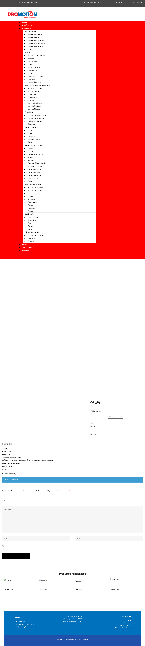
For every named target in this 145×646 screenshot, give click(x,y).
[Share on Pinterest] (111, 434)
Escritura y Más (31, 31)
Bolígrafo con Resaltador (36, 43)
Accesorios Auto (33, 91)
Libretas (30, 64)
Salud (30, 142)
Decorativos (32, 220)
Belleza (30, 133)
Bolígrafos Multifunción (36, 40)
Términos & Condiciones (123, 628)
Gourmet (31, 196)
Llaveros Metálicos (34, 106)
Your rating (7, 496)
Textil (29, 223)
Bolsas (30, 148)
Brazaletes (31, 238)
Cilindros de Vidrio (34, 169)
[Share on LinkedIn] (102, 434)
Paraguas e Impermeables (37, 163)
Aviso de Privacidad (125, 625)
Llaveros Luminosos (35, 103)
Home (24, 22)
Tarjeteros (31, 79)
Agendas (31, 58)
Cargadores (32, 124)
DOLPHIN (43, 590)
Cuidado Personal (34, 139)
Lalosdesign (117, 639)
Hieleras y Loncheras (35, 154)
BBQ (29, 193)
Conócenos (27, 25)
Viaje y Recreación (32, 232)
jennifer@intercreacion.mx (93, 2)
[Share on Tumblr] (105, 434)
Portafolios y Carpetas (35, 76)
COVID (30, 130)
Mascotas (31, 199)
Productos (26, 28)
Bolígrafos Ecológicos (35, 46)
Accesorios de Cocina (35, 187)
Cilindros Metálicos (34, 172)
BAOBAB (78, 590)
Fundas (30, 226)
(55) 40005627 (138, 2)
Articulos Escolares (34, 82)
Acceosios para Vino (35, 88)
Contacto (26, 250)
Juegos (30, 211)
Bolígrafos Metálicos (35, 34)
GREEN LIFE (114, 590)
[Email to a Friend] (113, 434)
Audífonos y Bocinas (35, 121)
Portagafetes (32, 70)
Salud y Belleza (30, 127)
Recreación (32, 241)
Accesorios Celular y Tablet (37, 115)
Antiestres (31, 136)
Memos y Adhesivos (35, 67)
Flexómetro (32, 94)
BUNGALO (9, 590)
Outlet (24, 244)
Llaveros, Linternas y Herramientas (37, 85)
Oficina (27, 52)
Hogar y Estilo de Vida (33, 184)
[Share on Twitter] (100, 434)
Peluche (30, 205)
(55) (17, 627)
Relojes (30, 73)
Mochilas (31, 160)
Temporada (27, 247)
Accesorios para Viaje (35, 235)
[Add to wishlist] (10, 582)
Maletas (30, 157)
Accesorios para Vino (35, 190)
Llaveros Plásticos (34, 109)
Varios (30, 229)
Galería (129, 620)
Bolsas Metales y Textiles (34, 145)
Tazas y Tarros (33, 178)
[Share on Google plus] (108, 434)
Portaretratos (32, 202)
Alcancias (31, 208)
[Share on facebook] (97, 434)
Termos (30, 181)
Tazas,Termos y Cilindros (34, 166)
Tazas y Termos (33, 217)
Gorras (30, 151)
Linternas (31, 100)
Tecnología (29, 112)
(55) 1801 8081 (117, 2)
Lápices (30, 49)
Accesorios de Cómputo (36, 118)
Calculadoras (32, 61)
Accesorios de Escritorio (36, 55)
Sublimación (29, 214)
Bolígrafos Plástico (34, 37)
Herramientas (32, 97)
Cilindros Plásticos (34, 175)
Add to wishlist (96, 411)
